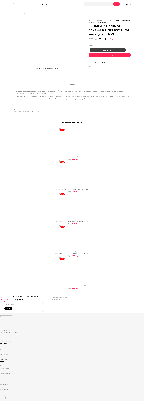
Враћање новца (4, 384)
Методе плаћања (4, 389)
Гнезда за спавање (4, 354)
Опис (72, 85)
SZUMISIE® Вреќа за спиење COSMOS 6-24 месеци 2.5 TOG (72, 286)
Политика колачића (5, 373)
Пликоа (2, 357)
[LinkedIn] (99, 66)
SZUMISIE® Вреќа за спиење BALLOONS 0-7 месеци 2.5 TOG (72, 254)
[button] (127, 4)
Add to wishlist (129, 50)
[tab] (72, 85)
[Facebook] (94, 66)
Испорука (2, 387)
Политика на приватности (6, 371)
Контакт (2, 382)
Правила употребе (4, 368)
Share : (90, 66)
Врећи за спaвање (99, 20)
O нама (2, 366)
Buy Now (110, 55)
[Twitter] (96, 66)
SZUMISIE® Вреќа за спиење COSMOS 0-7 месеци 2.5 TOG (72, 189)
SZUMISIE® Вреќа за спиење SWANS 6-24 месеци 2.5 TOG (72, 221)
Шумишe (2, 349)
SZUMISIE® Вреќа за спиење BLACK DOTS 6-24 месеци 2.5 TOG (72, 157)
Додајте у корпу (108, 50)
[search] (116, 4)
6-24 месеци (110, 20)
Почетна (91, 20)
